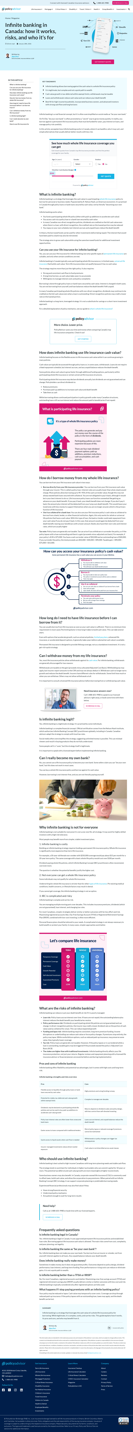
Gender (76, 159)
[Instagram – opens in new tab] (15, 1390)
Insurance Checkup (75, 1368)
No (106, 164)
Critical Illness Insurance (44, 1382)
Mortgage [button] (48, 9)
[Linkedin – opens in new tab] (21, 1390)
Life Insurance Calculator (77, 1372)
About (103, 1368)
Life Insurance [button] (36, 9)
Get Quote (106, 176)
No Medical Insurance (43, 1389)
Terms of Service (107, 1386)
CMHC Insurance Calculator (78, 1379)
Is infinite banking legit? (18, 116)
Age (57, 159)
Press (103, 1389)
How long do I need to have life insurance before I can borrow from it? (20, 105)
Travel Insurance (41, 1397)
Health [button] (96, 9)
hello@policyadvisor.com (94, 1353)
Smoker (98, 159)
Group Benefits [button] (107, 9)
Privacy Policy (106, 1382)
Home (7, 18)
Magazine (15, 18)
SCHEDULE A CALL (120, 3)
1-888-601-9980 (103, 3)
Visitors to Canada (41, 1400)
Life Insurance (40, 1372)
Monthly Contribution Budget (67, 170)
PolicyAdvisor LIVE (75, 1386)
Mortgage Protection (42, 1379)
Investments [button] (120, 9)
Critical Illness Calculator (77, 1375)
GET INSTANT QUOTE (103, 62)
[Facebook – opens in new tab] (3, 1390)
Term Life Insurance (42, 1368)
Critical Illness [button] (60, 9)
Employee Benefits (41, 1407)
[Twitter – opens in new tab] (9, 1390)
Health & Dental (41, 1404)
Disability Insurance (42, 1386)
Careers (104, 1372)
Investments (39, 1411)
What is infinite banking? (18, 84)
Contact (104, 1379)
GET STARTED (83, 339)
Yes (99, 164)
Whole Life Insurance (42, 1375)
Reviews (104, 1375)
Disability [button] (72, 9)
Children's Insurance (42, 1393)
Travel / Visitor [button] (85, 9)
